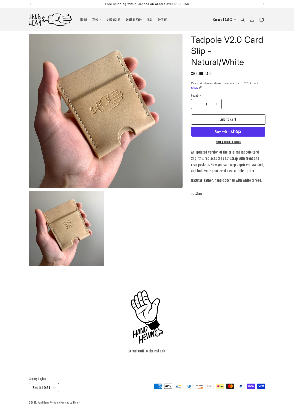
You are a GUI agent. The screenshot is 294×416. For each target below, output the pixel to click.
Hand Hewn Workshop (49, 402)
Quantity (196, 95)
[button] (97, 19)
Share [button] (199, 194)
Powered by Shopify (70, 402)
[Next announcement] (264, 4)
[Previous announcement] (30, 4)
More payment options (228, 141)
